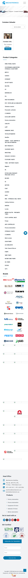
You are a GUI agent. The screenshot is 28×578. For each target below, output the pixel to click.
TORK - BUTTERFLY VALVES (12, 163)
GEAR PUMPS (8, 241)
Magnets (7, 166)
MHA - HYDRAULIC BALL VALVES (13, 199)
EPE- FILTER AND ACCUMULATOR (13, 103)
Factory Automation (10, 120)
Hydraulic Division (13, 508)
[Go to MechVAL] (12, 405)
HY (5, 89)
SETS (6, 269)
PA (5, 170)
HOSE (6, 195)
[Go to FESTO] (8, 335)
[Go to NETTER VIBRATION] (12, 356)
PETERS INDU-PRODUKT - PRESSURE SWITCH (11, 174)
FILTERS (7, 265)
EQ (5, 96)
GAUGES (7, 75)
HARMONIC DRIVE (9, 130)
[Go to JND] (12, 414)
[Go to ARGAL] (19, 297)
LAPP (6, 127)
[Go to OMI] (8, 308)
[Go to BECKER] (8, 341)
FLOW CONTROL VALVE (11, 217)
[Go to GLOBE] (19, 412)
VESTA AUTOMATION (10, 134)
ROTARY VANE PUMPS (10, 258)
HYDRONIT (7, 79)
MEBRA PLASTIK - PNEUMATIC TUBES (12, 213)
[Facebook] (10, 520)
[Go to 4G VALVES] (8, 319)
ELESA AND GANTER (10, 117)
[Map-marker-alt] (18, 520)
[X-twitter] (15, 520)
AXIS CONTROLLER (9, 224)
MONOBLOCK (8, 93)
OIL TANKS (7, 262)
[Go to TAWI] (19, 291)
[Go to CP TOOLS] (8, 452)
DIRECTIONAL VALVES (10, 64)
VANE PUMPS (8, 255)
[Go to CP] (19, 319)
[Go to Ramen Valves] (8, 313)
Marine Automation (13, 512)
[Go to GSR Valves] (19, 335)
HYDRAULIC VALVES (10, 231)
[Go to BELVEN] (19, 330)
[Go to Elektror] (8, 330)
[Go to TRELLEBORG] (8, 302)
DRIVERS (7, 205)
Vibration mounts (9, 106)
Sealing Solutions (9, 202)
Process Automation (10, 228)
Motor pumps (8, 238)
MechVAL (7, 86)
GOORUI (7, 192)
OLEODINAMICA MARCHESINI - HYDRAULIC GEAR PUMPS (12, 68)
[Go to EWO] (19, 308)
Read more (8, 48)
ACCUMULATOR (9, 245)
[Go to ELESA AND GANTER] (8, 279)
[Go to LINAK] (19, 286)
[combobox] (18, 27)
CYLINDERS (8, 113)
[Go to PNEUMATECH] (8, 324)
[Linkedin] (4, 520)
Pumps (6, 221)
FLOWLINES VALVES (10, 159)
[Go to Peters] (12, 462)
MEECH (7, 72)
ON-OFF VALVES (9, 82)
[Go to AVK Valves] (12, 428)
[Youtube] (12, 520)
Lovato (6, 209)
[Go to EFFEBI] (19, 302)
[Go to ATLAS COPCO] (12, 348)
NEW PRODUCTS (9, 146)
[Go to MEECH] (19, 280)
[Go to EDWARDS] (19, 313)
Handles (7, 137)
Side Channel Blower (10, 248)
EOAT (6, 188)
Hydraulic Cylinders (10, 156)
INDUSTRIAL (8, 152)
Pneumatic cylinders (10, 110)
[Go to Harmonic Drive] (8, 292)
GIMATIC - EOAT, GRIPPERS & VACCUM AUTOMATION (12, 141)
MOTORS (7, 185)
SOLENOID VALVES (9, 149)
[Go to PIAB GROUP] (19, 341)
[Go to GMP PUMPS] (19, 324)
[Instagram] (7, 520)
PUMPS (6, 252)
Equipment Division (13, 505)
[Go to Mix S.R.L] (12, 445)
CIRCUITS (7, 123)
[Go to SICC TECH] (8, 286)
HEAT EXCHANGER (9, 99)
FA (5, 181)
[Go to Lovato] (12, 436)
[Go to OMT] (12, 365)
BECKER (7, 178)
